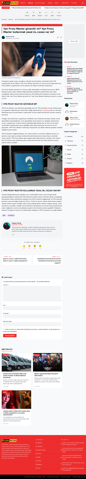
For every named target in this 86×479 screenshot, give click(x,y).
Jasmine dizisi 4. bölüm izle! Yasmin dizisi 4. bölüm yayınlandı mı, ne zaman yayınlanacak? (16, 413)
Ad (4, 305)
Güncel (5, 392)
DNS (4, 215)
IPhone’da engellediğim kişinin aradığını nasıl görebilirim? (73, 469)
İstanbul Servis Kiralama (53, 476)
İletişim (73, 3)
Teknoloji (39, 446)
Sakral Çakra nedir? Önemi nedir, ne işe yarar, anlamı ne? (73, 463)
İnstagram (11, 215)
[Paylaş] (57, 37)
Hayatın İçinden (40, 3)
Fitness (39, 461)
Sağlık (57, 3)
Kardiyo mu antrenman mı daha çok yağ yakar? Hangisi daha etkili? (51, 8)
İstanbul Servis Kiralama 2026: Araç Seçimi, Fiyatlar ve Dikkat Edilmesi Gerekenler (14, 375)
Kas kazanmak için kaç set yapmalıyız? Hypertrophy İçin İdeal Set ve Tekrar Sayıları (73, 450)
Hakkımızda (65, 3)
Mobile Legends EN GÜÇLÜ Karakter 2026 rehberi (46, 374)
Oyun (38, 468)
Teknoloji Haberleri (66, 476)
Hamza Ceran (10, 36)
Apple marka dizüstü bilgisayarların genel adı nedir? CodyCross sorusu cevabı (72, 457)
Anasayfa (23, 3)
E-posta (6, 313)
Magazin (50, 3)
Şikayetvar (46, 110)
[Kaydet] (61, 37)
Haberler (30, 3)
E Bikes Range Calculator (79, 476)
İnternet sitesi (7, 321)
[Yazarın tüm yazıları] (13, 234)
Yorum (6, 285)
